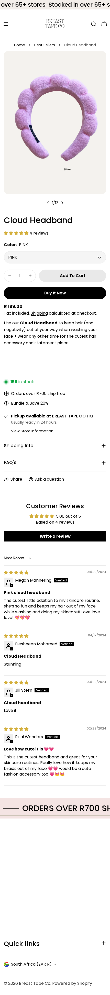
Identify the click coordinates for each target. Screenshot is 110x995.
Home (19, 45)
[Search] (94, 24)
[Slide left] (48, 203)
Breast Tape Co (34, 983)
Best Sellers (44, 45)
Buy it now (55, 293)
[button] (16, 233)
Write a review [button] (55, 536)
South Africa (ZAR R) (31, 964)
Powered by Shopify (72, 983)
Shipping (39, 313)
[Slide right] (62, 203)
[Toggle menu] (6, 24)
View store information (32, 431)
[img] (16, 573)
